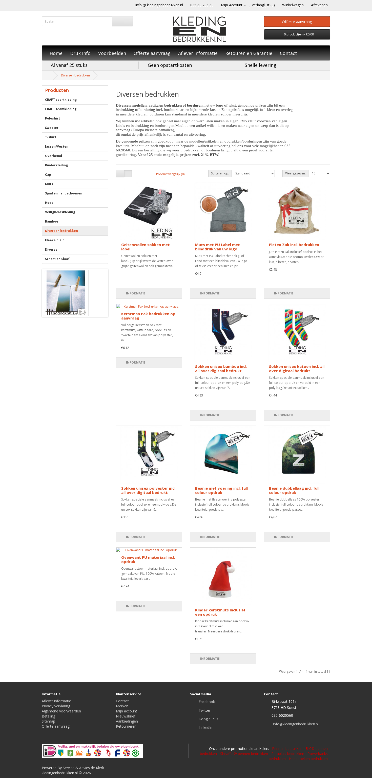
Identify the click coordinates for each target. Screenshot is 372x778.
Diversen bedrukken (75, 75)
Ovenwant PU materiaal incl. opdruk (148, 559)
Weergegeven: (295, 173)
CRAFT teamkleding (60, 109)
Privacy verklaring (56, 706)
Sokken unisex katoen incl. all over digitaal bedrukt (296, 368)
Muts (49, 184)
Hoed (49, 203)
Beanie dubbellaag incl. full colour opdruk (294, 490)
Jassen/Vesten (56, 146)
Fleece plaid (55, 240)
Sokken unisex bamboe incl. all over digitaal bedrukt (221, 368)
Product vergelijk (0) (170, 174)
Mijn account (126, 711)
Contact (288, 53)
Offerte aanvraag (152, 53)
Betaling (48, 716)
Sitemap (48, 721)
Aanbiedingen (127, 721)
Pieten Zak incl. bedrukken (294, 244)
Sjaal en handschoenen (63, 193)
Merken (122, 706)
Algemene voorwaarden (61, 711)
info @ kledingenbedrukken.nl (159, 5)
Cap (48, 174)
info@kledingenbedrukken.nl (296, 724)
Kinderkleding (56, 165)
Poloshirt (52, 118)
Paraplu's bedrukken (287, 753)
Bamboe (51, 221)
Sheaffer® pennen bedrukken (244, 753)
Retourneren (126, 726)
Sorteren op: (220, 173)
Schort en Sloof (57, 259)
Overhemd (53, 156)
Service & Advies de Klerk (83, 767)
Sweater (51, 128)
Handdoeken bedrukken (308, 758)
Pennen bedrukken (287, 748)
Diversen (52, 249)
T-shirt (50, 137)
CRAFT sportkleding (61, 99)
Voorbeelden (112, 53)
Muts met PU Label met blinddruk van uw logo (217, 246)
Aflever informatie (198, 53)
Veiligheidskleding (60, 212)
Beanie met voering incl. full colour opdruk (221, 490)
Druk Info (80, 53)
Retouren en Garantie (248, 53)
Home (56, 53)
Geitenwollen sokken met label (145, 246)
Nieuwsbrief (125, 716)
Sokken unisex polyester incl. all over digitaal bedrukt (148, 490)
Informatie (136, 293)
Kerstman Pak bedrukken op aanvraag (148, 316)
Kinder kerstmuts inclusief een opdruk (220, 612)
